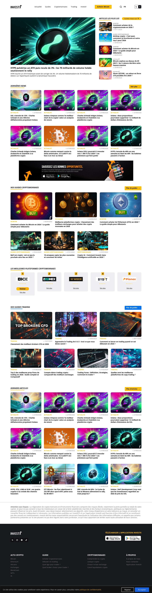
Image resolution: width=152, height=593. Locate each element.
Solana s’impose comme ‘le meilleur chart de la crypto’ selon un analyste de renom (59, 117)
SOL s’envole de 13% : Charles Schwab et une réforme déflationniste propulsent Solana (24, 117)
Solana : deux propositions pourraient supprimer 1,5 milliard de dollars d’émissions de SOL (126, 117)
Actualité (38, 7)
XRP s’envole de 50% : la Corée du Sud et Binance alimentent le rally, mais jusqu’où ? (91, 491)
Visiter (23, 288)
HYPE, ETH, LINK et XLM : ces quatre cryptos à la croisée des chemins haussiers (25, 491)
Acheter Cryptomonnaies (52, 559)
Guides (48, 7)
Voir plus (135, 86)
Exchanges (15, 567)
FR (125, 7)
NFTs (12, 573)
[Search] (121, 7)
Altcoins (14, 564)
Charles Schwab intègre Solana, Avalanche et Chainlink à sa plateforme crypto (90, 117)
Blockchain (15, 570)
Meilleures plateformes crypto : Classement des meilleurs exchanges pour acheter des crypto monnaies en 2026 (74, 224)
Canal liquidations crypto (97, 567)
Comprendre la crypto (96, 559)
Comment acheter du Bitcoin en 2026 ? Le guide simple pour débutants (126, 50)
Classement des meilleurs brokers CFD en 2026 (30, 344)
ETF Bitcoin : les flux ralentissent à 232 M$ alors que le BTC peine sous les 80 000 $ (58, 491)
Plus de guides (133, 188)
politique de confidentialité (90, 589)
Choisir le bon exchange (97, 564)
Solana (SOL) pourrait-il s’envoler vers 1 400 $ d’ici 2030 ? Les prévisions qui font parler (90, 153)
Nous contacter (132, 561)
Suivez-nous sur (131, 18)
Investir (84, 7)
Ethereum (14, 561)
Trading (74, 7)
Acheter (116, 23)
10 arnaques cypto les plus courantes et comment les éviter (59, 256)
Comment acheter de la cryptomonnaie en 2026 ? (123, 26)
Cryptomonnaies (60, 7)
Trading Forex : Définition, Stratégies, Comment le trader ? (92, 373)
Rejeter (127, 589)
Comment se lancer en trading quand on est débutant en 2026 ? (118, 342)
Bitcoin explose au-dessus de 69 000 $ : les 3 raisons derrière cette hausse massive (126, 63)
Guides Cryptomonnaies (121, 34)
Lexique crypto (93, 561)
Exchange (59, 219)
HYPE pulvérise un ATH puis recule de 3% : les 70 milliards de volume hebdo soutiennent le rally (51, 69)
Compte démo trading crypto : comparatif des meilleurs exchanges (59, 373)
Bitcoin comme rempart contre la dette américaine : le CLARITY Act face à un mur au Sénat (57, 153)
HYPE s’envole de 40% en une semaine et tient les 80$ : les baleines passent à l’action (126, 153)
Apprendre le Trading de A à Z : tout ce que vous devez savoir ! (75, 342)
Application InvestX (133, 564)
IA (11, 576)
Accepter (142, 589)
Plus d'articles (133, 389)
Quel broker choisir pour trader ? (55, 567)
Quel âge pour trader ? (51, 564)
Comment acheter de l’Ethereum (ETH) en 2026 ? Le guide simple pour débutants (119, 223)
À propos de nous (133, 559)
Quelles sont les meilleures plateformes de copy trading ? (123, 373)
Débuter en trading (50, 561)
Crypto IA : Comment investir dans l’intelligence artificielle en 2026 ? (91, 256)
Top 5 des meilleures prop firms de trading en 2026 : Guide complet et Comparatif (25, 374)
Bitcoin (13, 559)
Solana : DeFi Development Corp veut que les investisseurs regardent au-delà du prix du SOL (126, 491)
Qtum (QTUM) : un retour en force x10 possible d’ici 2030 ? (127, 74)
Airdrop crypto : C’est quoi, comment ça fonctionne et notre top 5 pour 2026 (126, 38)
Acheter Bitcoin (103, 7)
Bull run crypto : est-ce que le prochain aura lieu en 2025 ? (23, 256)
